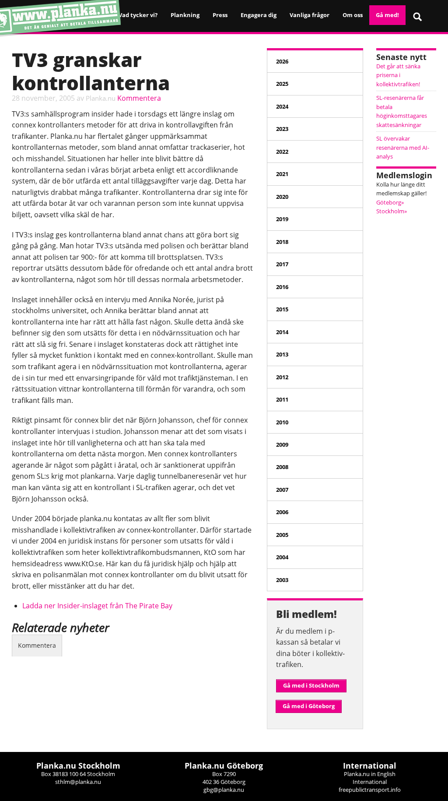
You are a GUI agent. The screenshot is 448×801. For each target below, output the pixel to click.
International (370, 782)
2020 (282, 197)
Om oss (353, 15)
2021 (282, 174)
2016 (282, 287)
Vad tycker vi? (138, 15)
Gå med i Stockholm (311, 685)
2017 (282, 264)
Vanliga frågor (309, 15)
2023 (282, 129)
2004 (282, 557)
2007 (282, 490)
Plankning (185, 15)
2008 (282, 467)
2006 (282, 512)
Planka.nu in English (370, 774)
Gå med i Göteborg (309, 706)
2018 (282, 242)
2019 (282, 219)
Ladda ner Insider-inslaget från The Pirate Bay (97, 605)
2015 (282, 309)
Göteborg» (390, 202)
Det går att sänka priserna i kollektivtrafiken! (398, 75)
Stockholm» (391, 211)
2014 (282, 332)
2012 (282, 377)
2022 (282, 151)
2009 (282, 444)
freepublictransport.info (370, 790)
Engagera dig (258, 15)
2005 (282, 535)
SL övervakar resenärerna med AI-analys (402, 147)
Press (220, 15)
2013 (282, 354)
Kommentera (139, 98)
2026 (282, 61)
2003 (282, 580)
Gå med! (387, 15)
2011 (282, 399)
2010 (282, 422)
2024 (282, 106)
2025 (282, 84)
